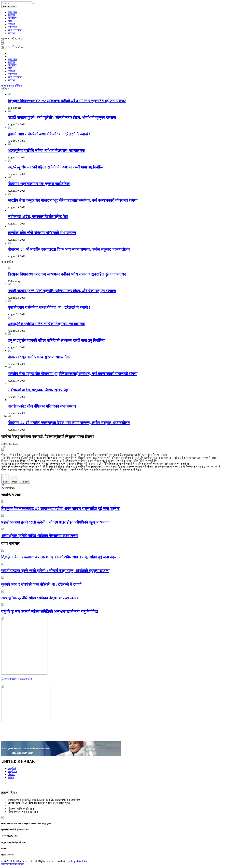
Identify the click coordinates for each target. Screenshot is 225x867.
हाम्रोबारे (12, 768)
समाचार (11, 15)
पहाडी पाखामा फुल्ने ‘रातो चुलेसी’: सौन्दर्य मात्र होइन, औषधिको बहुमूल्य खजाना (62, 117)
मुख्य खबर (12, 12)
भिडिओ (11, 24)
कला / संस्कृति (15, 30)
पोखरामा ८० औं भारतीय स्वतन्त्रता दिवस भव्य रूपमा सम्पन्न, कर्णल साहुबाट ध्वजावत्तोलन (69, 249)
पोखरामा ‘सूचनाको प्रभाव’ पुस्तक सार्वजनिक (39, 184)
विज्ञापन (11, 774)
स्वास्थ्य (11, 33)
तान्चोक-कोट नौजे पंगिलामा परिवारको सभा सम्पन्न (42, 233)
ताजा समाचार (7, 85)
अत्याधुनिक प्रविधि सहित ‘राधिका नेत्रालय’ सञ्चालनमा (46, 150)
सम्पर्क (11, 777)
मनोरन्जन (12, 27)
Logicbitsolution (79, 861)
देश (2, 484)
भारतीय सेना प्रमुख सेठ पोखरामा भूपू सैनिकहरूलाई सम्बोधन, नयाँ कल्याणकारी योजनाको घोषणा (72, 200)
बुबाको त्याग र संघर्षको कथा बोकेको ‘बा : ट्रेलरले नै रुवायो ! (49, 134)
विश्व (10, 21)
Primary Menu (9, 6)
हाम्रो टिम (12, 771)
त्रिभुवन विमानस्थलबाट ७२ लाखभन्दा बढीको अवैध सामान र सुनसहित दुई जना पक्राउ (67, 101)
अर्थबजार (12, 18)
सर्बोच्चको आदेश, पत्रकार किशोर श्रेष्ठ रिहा (38, 216)
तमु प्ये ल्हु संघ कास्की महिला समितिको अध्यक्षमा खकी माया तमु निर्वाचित (56, 167)
